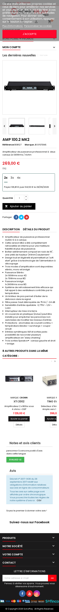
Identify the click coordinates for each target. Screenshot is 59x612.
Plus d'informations (12, 26)
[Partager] (16, 217)
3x (12, 178)
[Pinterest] (26, 217)
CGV (39, 500)
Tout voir (44, 55)
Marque (29, 144)
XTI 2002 (19, 401)
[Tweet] (21, 217)
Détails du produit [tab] (36, 229)
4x (18, 178)
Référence (8, 144)
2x (6, 178)
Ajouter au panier (18, 206)
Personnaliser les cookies (38, 26)
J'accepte (30, 34)
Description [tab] (11, 229)
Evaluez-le (15, 459)
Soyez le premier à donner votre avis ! (26, 510)
